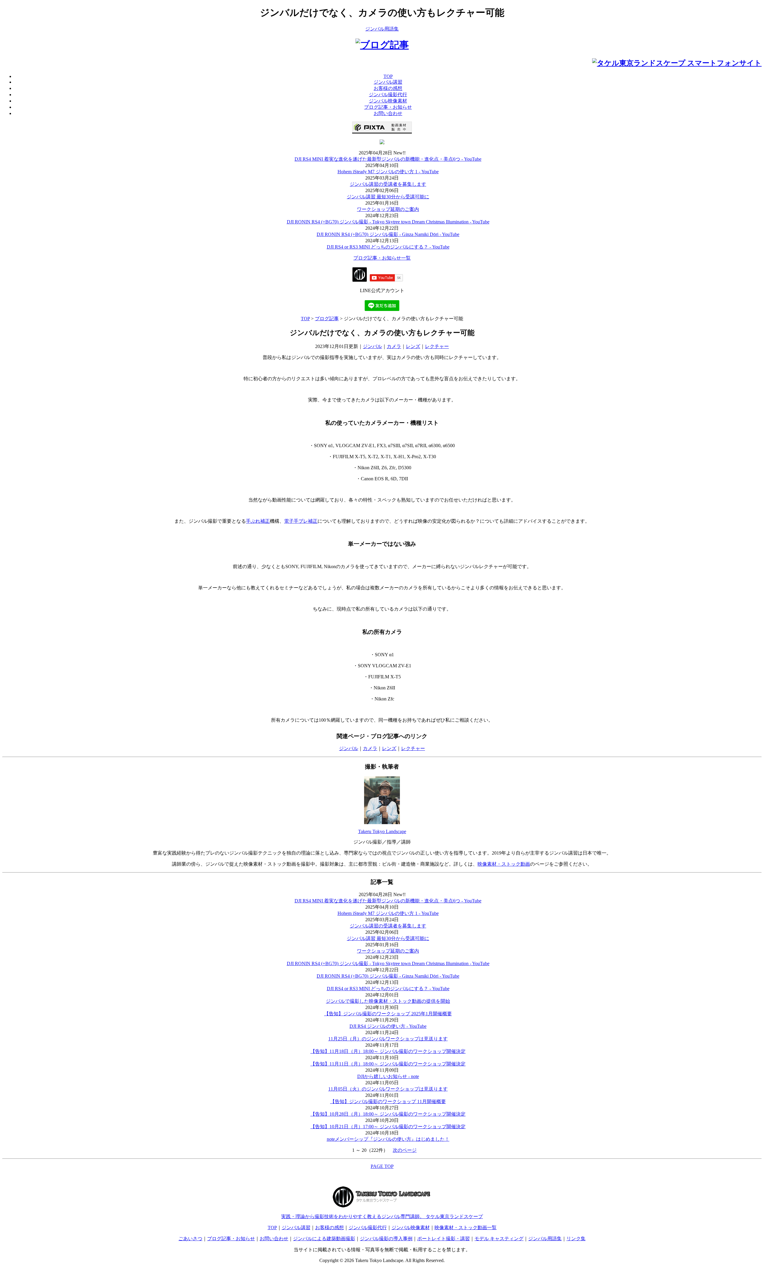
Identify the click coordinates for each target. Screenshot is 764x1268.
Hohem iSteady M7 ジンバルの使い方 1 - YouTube (388, 171)
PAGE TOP (382, 1166)
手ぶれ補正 (258, 521)
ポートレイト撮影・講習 (443, 1238)
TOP (305, 318)
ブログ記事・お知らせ (231, 1238)
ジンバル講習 (296, 1227)
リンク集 (576, 1238)
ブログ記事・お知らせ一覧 (382, 257)
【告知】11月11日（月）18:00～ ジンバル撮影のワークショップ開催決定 (388, 1063)
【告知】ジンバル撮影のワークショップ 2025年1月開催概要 (388, 1013)
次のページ (405, 1150)
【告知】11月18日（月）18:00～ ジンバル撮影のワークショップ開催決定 (388, 1051)
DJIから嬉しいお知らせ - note (388, 1076)
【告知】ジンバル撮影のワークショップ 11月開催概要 (388, 1101)
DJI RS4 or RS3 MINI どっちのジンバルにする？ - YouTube (388, 246)
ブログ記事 (327, 318)
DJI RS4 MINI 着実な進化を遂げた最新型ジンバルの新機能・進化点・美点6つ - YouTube (388, 159)
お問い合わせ (274, 1238)
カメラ (394, 346)
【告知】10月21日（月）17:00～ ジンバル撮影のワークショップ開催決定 (388, 1126)
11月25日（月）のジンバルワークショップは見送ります (388, 1038)
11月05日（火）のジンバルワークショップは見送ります (388, 1088)
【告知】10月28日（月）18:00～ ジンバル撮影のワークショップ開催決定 (388, 1114)
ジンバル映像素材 (411, 1227)
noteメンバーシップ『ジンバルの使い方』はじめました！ (388, 1139)
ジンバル (372, 346)
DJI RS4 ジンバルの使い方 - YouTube (387, 1026)
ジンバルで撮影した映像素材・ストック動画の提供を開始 (388, 1001)
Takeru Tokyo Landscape (382, 831)
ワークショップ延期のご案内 (388, 209)
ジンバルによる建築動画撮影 (324, 1238)
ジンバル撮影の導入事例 (386, 1238)
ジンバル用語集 (382, 28)
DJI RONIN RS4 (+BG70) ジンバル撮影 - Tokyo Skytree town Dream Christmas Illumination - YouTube (388, 221)
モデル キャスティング (499, 1238)
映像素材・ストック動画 (504, 864)
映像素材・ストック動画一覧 (466, 1227)
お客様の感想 (329, 1227)
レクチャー (437, 346)
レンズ (413, 346)
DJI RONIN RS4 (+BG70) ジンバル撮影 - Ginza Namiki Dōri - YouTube (388, 234)
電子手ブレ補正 (301, 521)
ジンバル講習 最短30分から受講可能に (388, 196)
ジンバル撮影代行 (368, 1227)
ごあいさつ (190, 1238)
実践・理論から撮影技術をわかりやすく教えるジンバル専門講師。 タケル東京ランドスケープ (382, 1216)
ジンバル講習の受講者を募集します (388, 184)
